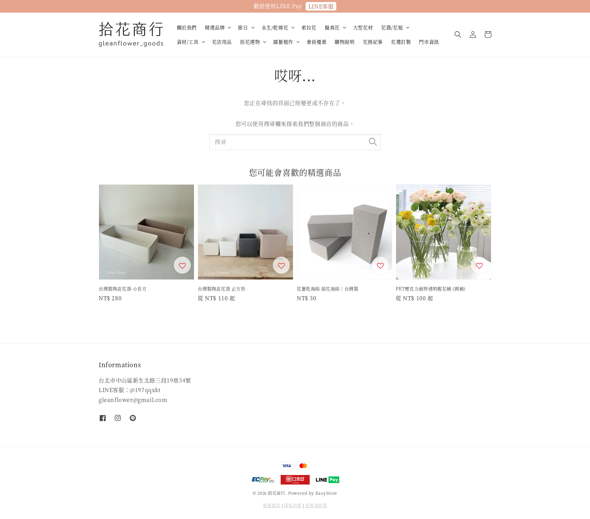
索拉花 (309, 27)
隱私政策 (292, 505)
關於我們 (187, 27)
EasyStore (326, 493)
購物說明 (344, 41)
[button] (457, 34)
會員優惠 (316, 41)
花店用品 (222, 41)
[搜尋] (372, 141)
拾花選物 (250, 42)
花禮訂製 (401, 41)
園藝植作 (283, 42)
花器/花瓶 (392, 27)
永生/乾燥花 (275, 27)
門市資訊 (429, 41)
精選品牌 (215, 27)
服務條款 (271, 505)
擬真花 (332, 27)
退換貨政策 (316, 505)
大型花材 (363, 27)
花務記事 (373, 41)
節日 (243, 27)
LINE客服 (321, 6)
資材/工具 (188, 42)
